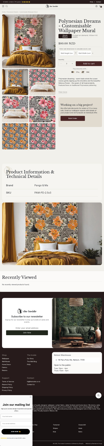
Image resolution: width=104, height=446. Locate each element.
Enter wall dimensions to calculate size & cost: (75, 49)
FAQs (91, 2)
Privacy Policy (7, 390)
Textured (56, 425)
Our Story (30, 358)
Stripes (55, 428)
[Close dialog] (31, 397)
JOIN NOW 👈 (16, 432)
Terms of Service (8, 381)
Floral (29, 428)
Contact (98, 2)
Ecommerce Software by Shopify (73, 443)
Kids (54, 432)
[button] (3, 6)
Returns (4, 370)
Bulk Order (72, 118)
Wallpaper (5, 358)
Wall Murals (6, 361)
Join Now (27, 333)
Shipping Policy (7, 387)
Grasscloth (82, 425)
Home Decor (6, 364)
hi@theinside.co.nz (33, 381)
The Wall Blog (32, 361)
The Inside (61, 443)
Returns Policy (7, 384)
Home (3, 12)
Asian (80, 428)
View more (62, 92)
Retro (80, 432)
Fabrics (4, 367)
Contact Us (31, 384)
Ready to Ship (32, 425)
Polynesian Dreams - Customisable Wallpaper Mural (22, 12)
